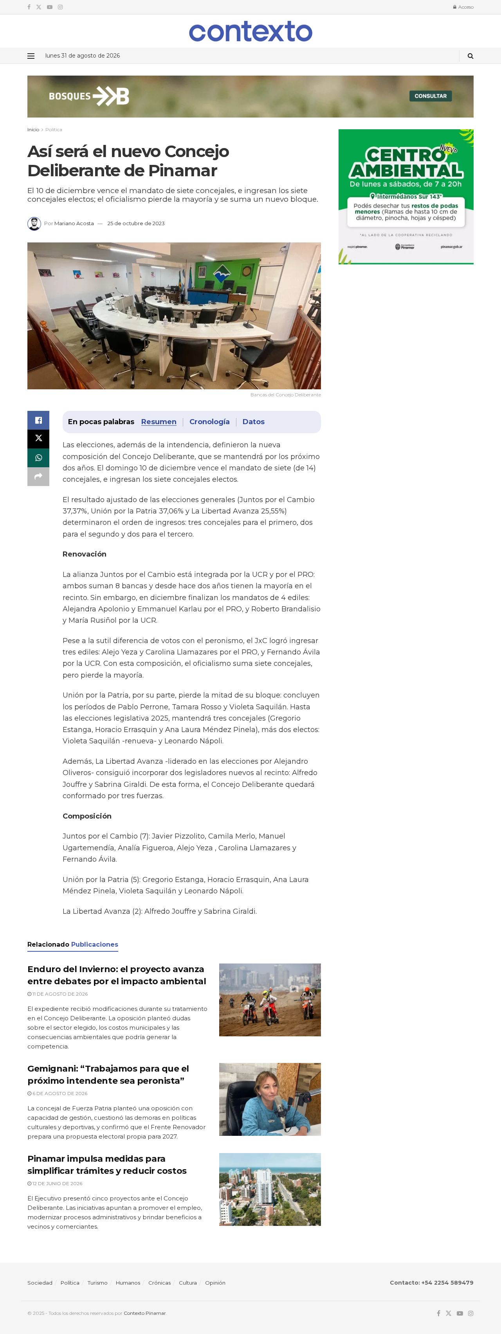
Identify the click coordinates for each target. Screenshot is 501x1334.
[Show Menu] (30, 56)
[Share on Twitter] (38, 439)
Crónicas (159, 1283)
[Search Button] (471, 55)
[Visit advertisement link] (250, 102)
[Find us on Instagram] (60, 7)
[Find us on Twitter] (38, 7)
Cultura (188, 1283)
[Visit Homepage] (250, 31)
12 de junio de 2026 (56, 1183)
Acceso (465, 7)
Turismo (98, 1283)
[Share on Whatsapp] (38, 457)
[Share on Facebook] (38, 420)
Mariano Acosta (74, 223)
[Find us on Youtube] (49, 7)
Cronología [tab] (209, 422)
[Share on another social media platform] (38, 476)
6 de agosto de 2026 (59, 1093)
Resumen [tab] (159, 422)
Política (53, 129)
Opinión (215, 1283)
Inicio (33, 129)
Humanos (128, 1283)
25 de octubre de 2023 (136, 223)
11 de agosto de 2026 (59, 994)
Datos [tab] (254, 422)
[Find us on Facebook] (29, 7)
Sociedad (39, 1283)
